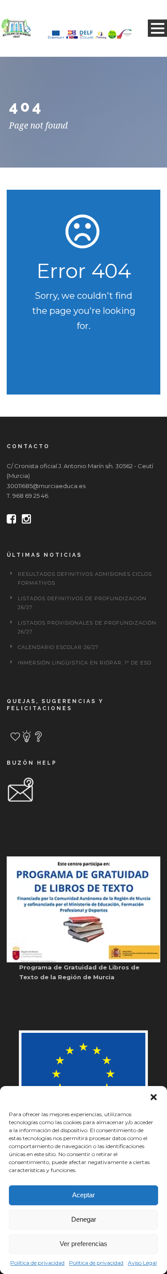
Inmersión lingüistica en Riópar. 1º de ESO (84, 663)
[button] (153, 1097)
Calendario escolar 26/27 (58, 647)
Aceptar (83, 1195)
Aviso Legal (142, 1262)
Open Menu (157, 28)
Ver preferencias (83, 1243)
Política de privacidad (37, 1262)
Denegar (83, 1219)
